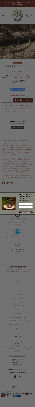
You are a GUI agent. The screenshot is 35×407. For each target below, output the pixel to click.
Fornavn (20, 202)
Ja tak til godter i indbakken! (26, 212)
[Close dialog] (34, 193)
